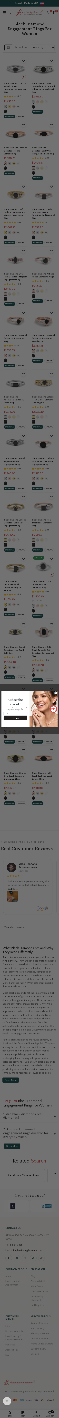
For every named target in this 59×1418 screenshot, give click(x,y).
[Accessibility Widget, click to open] (53, 709)
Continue (15, 718)
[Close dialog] (55, 693)
